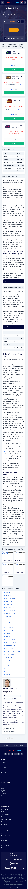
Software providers (6, 840)
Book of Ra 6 (9, 636)
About (7, 888)
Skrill (2, 796)
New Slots (3, 777)
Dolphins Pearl (10, 648)
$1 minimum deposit (6, 838)
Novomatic (13, 21)
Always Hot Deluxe (11, 642)
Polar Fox (8, 616)
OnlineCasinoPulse (5, 745)
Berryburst (8, 595)
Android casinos (5, 848)
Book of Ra (8, 674)
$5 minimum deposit (6, 835)
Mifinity (3, 801)
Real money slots (5, 765)
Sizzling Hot (9, 672)
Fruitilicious (9, 604)
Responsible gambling (9, 731)
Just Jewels (8, 619)
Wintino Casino (17, 100)
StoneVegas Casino (16, 76)
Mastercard (4, 788)
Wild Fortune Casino (16, 125)
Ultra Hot (8, 669)
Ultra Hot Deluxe (10, 639)
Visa (2, 786)
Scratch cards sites (6, 819)
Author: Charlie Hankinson (9, 12)
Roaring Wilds (9, 592)
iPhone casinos (5, 845)
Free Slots (3, 767)
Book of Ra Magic (10, 607)
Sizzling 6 (8, 633)
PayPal (3, 791)
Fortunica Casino (16, 51)
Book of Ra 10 (9, 628)
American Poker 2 (10, 601)
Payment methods (6, 843)
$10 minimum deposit (7, 833)
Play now (13, 69)
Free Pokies (14, 745)
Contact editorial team (9, 728)
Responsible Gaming (15, 888)
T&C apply (20, 60)
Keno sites (4, 824)
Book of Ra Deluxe (11, 613)
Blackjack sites (5, 812)
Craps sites (4, 817)
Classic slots (4, 770)
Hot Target (8, 666)
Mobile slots (4, 775)
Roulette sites (4, 809)
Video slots (4, 772)
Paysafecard (4, 793)
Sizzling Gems (9, 622)
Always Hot (9, 657)
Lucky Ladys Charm (11, 631)
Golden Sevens (10, 654)
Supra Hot (8, 625)
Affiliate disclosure (8, 16)
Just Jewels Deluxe (10, 598)
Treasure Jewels (10, 663)
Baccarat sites (5, 814)
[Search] (25, 2)
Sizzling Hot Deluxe (11, 660)
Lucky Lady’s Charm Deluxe (13, 651)
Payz (2, 798)
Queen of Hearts (10, 610)
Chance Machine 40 (11, 645)
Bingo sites (4, 822)
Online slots (4, 762)
